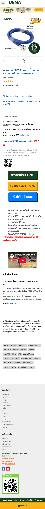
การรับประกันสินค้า (7, 441)
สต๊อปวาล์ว (5, 403)
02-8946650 (10, 464)
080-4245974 (10, 458)
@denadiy (24, 135)
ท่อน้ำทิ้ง (4, 411)
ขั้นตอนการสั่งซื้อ (6, 447)
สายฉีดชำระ (5, 414)
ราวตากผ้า (4, 427)
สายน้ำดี (4, 408)
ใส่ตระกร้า (23, 505)
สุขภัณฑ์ (4, 397)
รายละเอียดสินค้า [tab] (10, 116)
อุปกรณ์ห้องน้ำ (6, 394)
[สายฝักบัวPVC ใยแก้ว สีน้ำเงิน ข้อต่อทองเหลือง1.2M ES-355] (22, 36)
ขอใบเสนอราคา (6, 444)
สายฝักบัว (4, 416)
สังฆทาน (4, 430)
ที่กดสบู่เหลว (5, 400)
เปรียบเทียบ (27, 96)
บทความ (4, 450)
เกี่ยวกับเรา (5, 439)
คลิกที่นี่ (13, 303)
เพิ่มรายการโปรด (11, 96)
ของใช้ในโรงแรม (6, 422)
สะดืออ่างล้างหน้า (6, 405)
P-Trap (4, 419)
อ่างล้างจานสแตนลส (7, 424)
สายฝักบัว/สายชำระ (18, 101)
